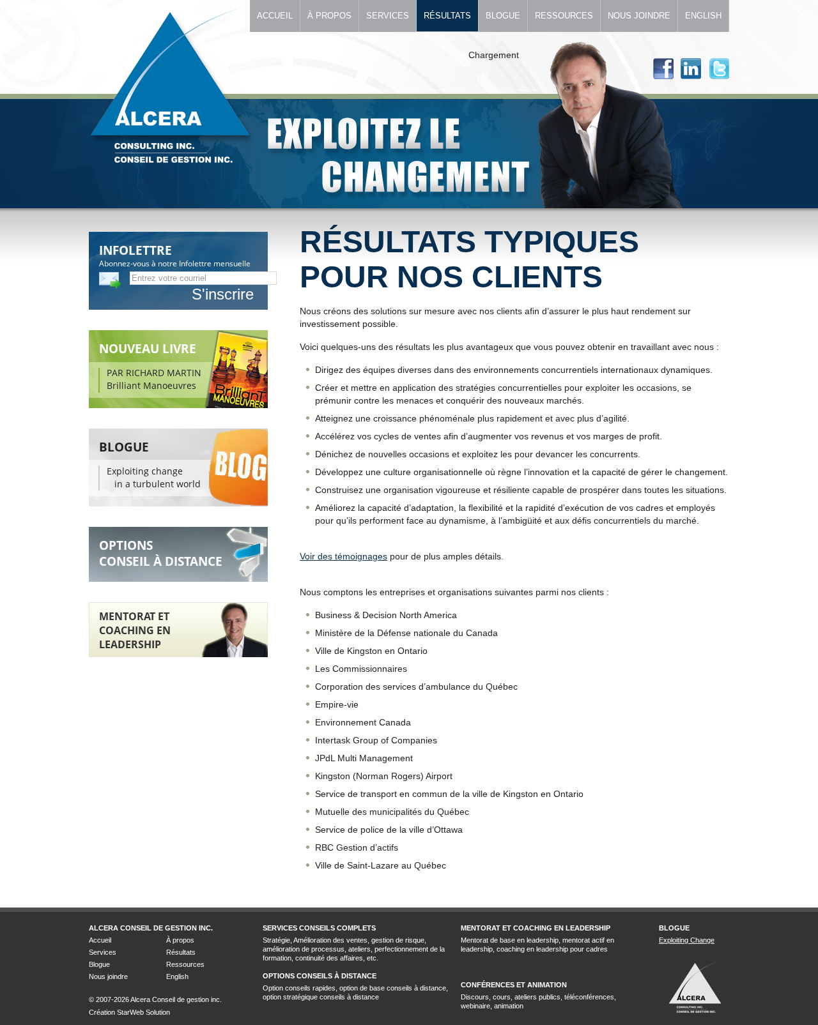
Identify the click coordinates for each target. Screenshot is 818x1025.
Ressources (564, 15)
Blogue (503, 15)
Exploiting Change (686, 940)
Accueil (275, 15)
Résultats (447, 15)
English (703, 15)
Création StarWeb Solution (129, 1012)
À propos (329, 15)
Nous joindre (639, 15)
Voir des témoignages (343, 556)
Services (387, 15)
